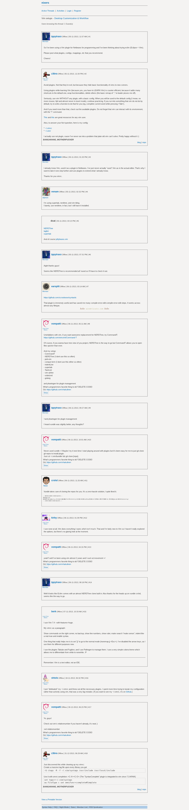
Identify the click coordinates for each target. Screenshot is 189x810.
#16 (86, 678)
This (45, 117)
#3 (90, 157)
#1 (89, 37)
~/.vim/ (48, 131)
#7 (88, 286)
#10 (89, 440)
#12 (85, 518)
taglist (46, 231)
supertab (47, 234)
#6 (90, 255)
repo (144, 142)
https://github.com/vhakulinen (59, 389)
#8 (89, 324)
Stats (73, 807)
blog (139, 142)
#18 (86, 753)
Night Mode (64, 807)
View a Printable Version (52, 799)
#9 (90, 408)
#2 (85, 74)
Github (128, 692)
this (52, 117)
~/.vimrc (48, 128)
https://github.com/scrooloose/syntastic (60, 297)
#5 (78, 221)
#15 (84, 612)
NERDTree (48, 228)
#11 (85, 480)
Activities (60, 11)
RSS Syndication (96, 807)
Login (69, 11)
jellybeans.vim (62, 239)
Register (77, 11)
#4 (87, 192)
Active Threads (48, 11)
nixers (45, 2)
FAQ (55, 807)
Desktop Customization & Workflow (71, 18)
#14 (90, 582)
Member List (82, 807)
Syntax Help (47, 807)
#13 (89, 547)
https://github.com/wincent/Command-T (60, 337)
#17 (89, 707)
